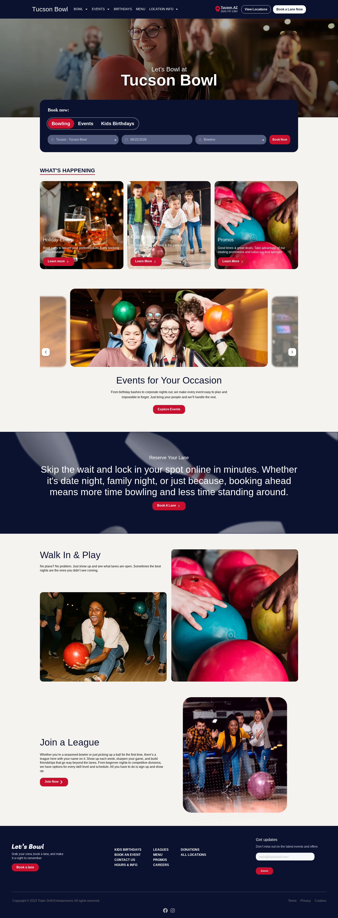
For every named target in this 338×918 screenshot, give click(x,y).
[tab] (61, 124)
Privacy (305, 900)
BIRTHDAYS (123, 9)
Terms (292, 900)
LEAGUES (161, 849)
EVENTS (98, 9)
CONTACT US (124, 859)
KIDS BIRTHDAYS (127, 849)
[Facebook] (165, 910)
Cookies (320, 900)
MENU (140, 9)
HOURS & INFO (125, 865)
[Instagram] (172, 910)
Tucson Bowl (50, 9)
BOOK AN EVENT (127, 854)
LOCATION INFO (161, 9)
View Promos (169, 409)
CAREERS (161, 865)
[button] (46, 352)
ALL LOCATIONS (193, 854)
